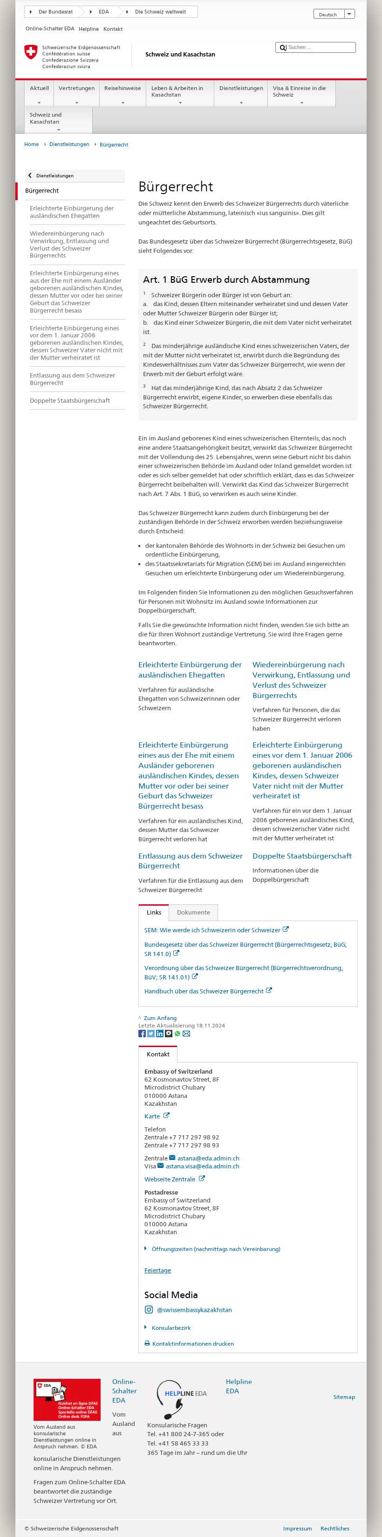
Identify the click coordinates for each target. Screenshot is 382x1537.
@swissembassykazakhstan (194, 1309)
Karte (152, 1116)
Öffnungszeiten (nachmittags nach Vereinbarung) (215, 1248)
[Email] (186, 1032)
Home (31, 144)
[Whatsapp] (178, 1032)
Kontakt (154, 1054)
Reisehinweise (122, 87)
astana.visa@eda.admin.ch (202, 1166)
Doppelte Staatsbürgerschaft (302, 856)
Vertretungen (77, 87)
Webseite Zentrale (170, 1179)
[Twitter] (151, 1032)
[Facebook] (142, 1032)
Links (150, 912)
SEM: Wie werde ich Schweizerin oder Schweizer (212, 930)
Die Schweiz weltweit (160, 12)
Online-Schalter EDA (124, 1390)
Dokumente (193, 912)
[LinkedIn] (160, 1032)
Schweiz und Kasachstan (45, 118)
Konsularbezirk (170, 1327)
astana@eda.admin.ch (208, 1158)
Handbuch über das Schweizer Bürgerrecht (204, 991)
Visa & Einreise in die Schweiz (299, 91)
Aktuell (39, 87)
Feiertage (157, 1270)
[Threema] (169, 1032)
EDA (104, 12)
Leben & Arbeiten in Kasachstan (177, 91)
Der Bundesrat (56, 12)
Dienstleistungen (241, 87)
